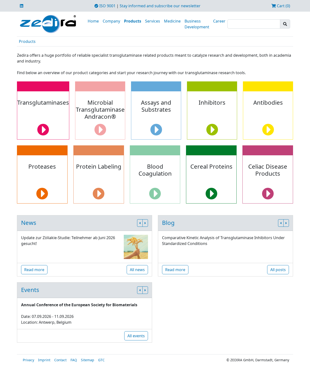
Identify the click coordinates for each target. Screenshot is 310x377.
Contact (60, 360)
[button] (140, 223)
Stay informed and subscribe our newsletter (160, 5)
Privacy (28, 360)
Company (111, 21)
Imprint (44, 360)
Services (152, 21)
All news (137, 269)
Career (219, 21)
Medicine (172, 21)
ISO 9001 (107, 5)
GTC (101, 360)
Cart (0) (283, 5)
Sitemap (87, 360)
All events (136, 335)
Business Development (197, 24)
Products (132, 21)
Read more (34, 269)
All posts (278, 269)
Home (93, 21)
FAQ (73, 360)
